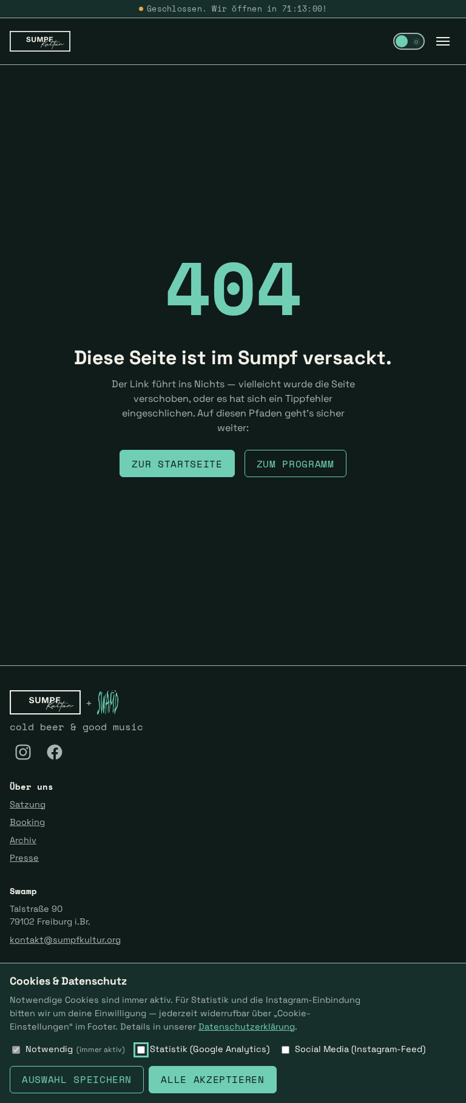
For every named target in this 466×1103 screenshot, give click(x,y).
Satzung (28, 804)
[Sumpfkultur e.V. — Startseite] (40, 41)
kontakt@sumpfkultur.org (65, 939)
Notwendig (75, 1049)
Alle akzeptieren (212, 1079)
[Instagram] (23, 752)
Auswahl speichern (77, 1079)
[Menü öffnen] (443, 41)
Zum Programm (295, 463)
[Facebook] (54, 752)
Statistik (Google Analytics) (209, 1049)
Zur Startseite (177, 463)
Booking (27, 821)
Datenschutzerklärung (246, 1026)
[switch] (409, 41)
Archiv (23, 840)
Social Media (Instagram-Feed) (360, 1049)
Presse (24, 857)
